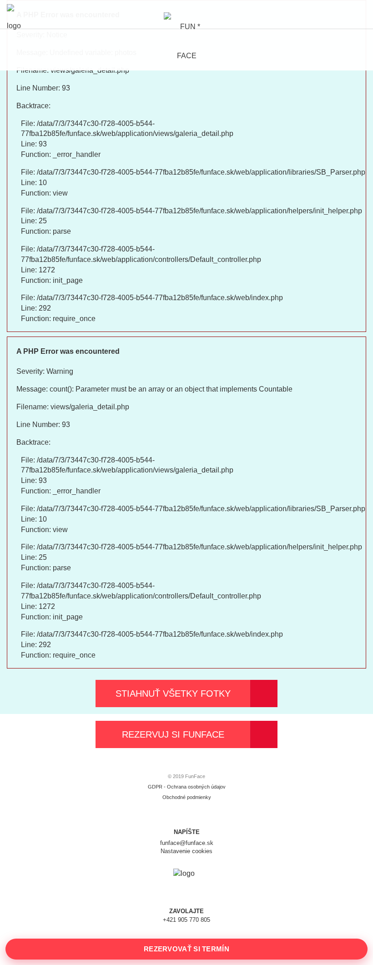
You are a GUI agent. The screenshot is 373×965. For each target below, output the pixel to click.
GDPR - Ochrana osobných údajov (187, 786)
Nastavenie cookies (186, 851)
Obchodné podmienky (186, 797)
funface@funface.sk (186, 842)
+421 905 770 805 (186, 919)
